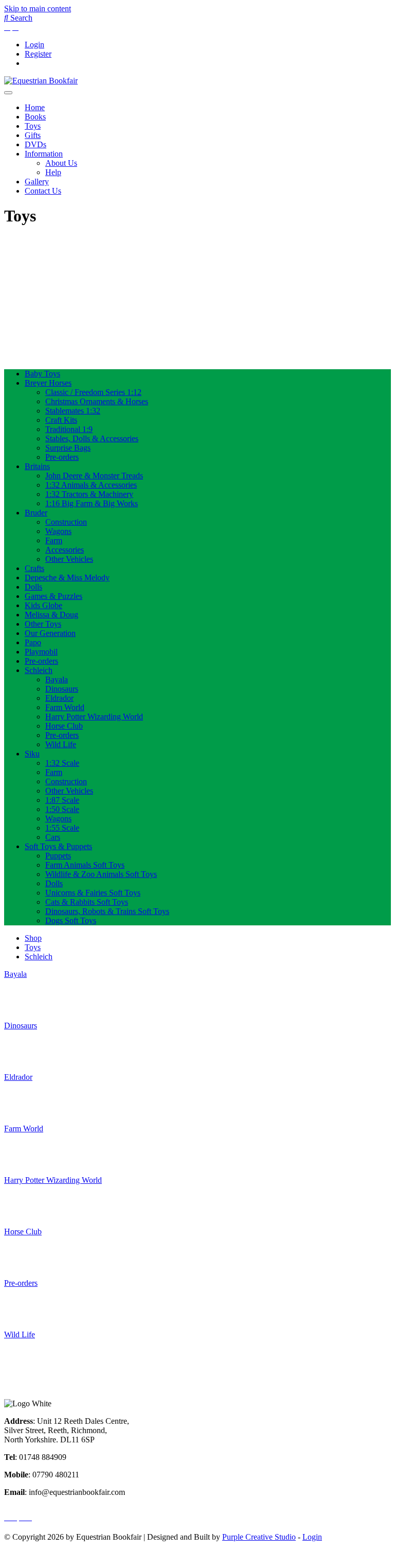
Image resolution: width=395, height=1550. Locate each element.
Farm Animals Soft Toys (84, 864)
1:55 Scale (62, 827)
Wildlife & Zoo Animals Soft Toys (101, 874)
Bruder (36, 512)
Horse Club (64, 725)
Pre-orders (62, 457)
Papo (33, 642)
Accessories (64, 549)
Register (38, 53)
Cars (52, 837)
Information (44, 153)
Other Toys (43, 623)
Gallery (37, 181)
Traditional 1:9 (69, 429)
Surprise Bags (68, 447)
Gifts (33, 135)
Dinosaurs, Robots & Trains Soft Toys (107, 911)
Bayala (56, 679)
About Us (61, 163)
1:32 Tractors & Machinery (89, 494)
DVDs (35, 144)
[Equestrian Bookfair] (41, 80)
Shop (33, 938)
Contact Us (43, 190)
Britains (37, 466)
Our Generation (50, 633)
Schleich (38, 670)
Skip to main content (37, 8)
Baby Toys (42, 373)
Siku (32, 753)
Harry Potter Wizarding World (94, 716)
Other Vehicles (69, 559)
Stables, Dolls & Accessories (91, 438)
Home (35, 107)
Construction (66, 522)
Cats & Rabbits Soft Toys (86, 902)
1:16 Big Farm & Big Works (91, 503)
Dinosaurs (61, 688)
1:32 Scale (62, 763)
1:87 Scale (62, 800)
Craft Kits (61, 420)
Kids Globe (43, 605)
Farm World (64, 707)
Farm (53, 540)
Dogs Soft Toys (70, 920)
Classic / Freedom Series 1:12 (93, 392)
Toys (33, 126)
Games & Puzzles (53, 596)
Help (53, 172)
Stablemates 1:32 (72, 410)
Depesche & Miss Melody (67, 577)
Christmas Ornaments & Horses (96, 401)
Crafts (34, 568)
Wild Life (60, 744)
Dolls (33, 586)
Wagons (58, 531)
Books (35, 116)
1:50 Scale (62, 809)
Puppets (58, 855)
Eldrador (59, 698)
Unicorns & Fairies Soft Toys (92, 892)
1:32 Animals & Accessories (91, 484)
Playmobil (41, 651)
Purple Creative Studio (259, 1536)
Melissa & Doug (51, 614)
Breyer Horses (48, 382)
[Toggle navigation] (8, 92)
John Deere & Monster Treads (94, 475)
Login (34, 44)
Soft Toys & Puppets (58, 846)
